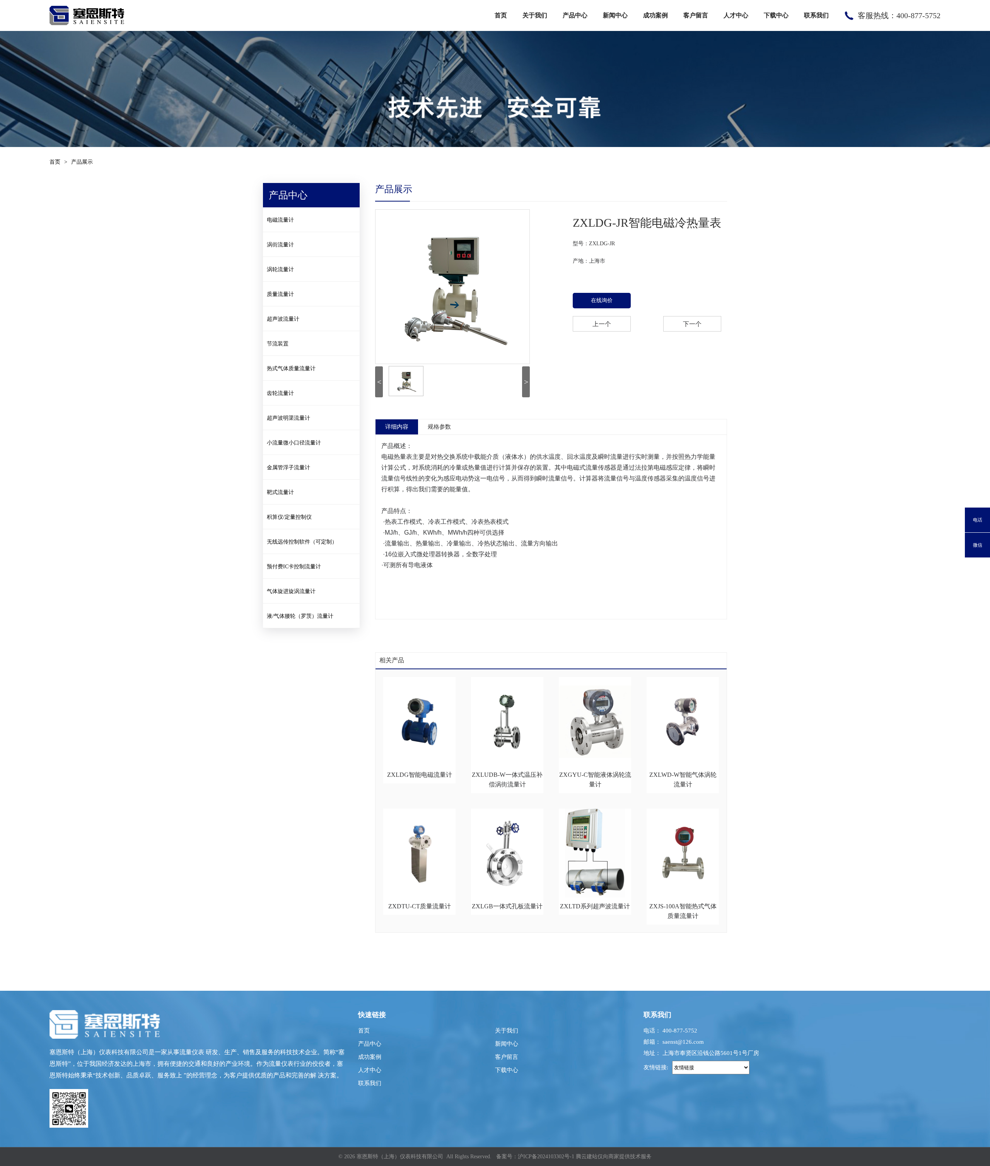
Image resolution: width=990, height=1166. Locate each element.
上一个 (601, 324)
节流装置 (277, 344)
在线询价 (602, 300)
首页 (501, 15)
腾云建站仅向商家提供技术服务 (614, 1156)
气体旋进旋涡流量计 (291, 591)
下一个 (692, 324)
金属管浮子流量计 (288, 467)
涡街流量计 (280, 245)
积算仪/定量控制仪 (289, 517)
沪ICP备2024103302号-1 (546, 1156)
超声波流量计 (283, 319)
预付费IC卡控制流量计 (294, 566)
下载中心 (776, 15)
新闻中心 (615, 15)
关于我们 (534, 15)
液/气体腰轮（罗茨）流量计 (300, 616)
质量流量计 (280, 294)
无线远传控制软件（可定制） (302, 542)
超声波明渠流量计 (288, 418)
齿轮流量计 (280, 393)
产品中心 (575, 15)
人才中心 (736, 15)
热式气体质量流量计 (291, 368)
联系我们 (816, 15)
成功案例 (655, 15)
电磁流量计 (280, 220)
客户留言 (695, 15)
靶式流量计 (280, 492)
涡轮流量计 (280, 269)
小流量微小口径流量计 (294, 443)
